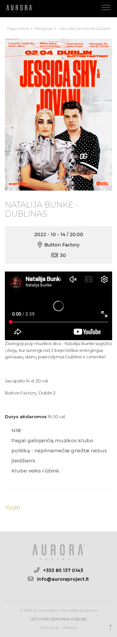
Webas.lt (69, 627)
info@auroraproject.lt (63, 579)
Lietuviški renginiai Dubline (58, 619)
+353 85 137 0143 (63, 570)
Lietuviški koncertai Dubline (84, 28)
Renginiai (44, 28)
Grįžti (13, 508)
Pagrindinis (18, 28)
